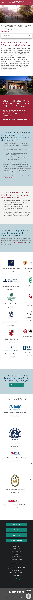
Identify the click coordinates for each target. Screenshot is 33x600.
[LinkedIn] (20, 592)
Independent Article (9, 119)
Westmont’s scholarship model (16, 210)
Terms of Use (16, 549)
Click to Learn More (16, 385)
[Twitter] (13, 592)
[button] (29, 35)
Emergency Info (16, 557)
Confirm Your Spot (16, 540)
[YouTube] (15, 592)
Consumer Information (16, 559)
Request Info (16, 524)
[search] (3, 2)
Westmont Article (22, 119)
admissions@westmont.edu (22, 242)
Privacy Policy (16, 551)
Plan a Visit (16, 529)
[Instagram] (18, 592)
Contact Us (15, 578)
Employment (16, 546)
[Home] (16, 2)
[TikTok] (23, 592)
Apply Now (16, 535)
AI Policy (16, 554)
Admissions (6, 35)
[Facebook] (10, 592)
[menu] (30, 2)
